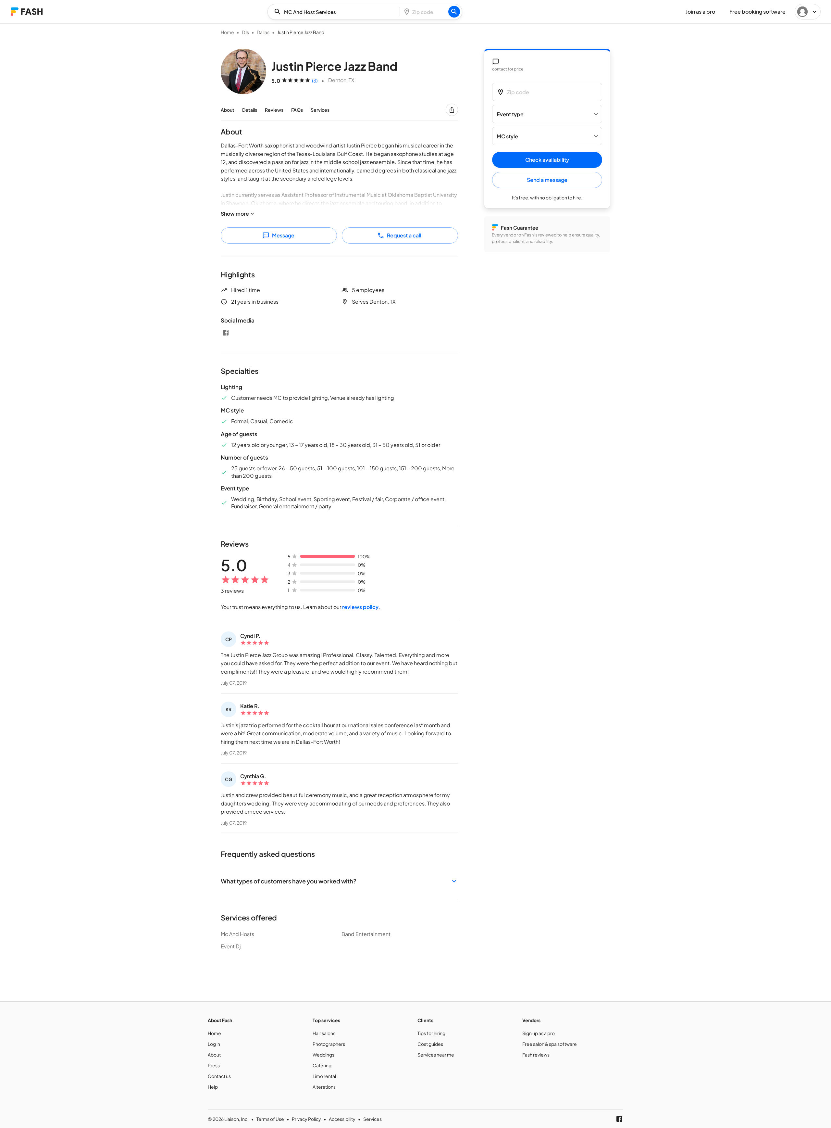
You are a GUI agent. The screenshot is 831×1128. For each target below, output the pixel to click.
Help (213, 1087)
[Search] (454, 12)
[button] (339, 881)
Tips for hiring (431, 1033)
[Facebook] (225, 332)
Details (249, 110)
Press (214, 1065)
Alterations (324, 1087)
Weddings (323, 1055)
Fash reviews (536, 1055)
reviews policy (360, 606)
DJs (245, 32)
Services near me (435, 1055)
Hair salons (324, 1033)
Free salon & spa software (549, 1044)
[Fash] (26, 11)
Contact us (219, 1076)
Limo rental (324, 1076)
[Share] (452, 110)
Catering (322, 1065)
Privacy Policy (306, 1119)
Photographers (329, 1044)
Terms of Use (270, 1119)
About (227, 110)
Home (227, 32)
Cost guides (430, 1044)
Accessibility (342, 1119)
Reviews (274, 110)
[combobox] (335, 11)
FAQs (297, 110)
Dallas (263, 32)
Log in (214, 1044)
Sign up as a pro (538, 1033)
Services (320, 110)
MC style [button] (507, 136)
